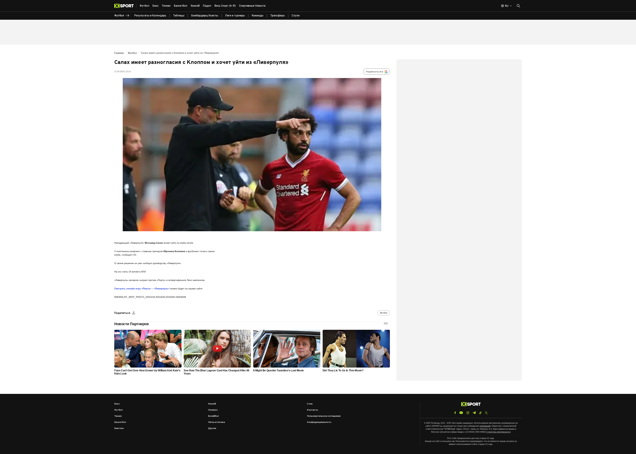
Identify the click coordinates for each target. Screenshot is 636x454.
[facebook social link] (455, 412)
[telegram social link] (474, 412)
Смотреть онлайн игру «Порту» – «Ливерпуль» (142, 288)
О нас (310, 403)
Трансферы (277, 15)
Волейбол (213, 416)
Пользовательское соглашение (324, 416)
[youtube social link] (461, 413)
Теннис (118, 416)
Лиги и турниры (235, 15)
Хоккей (212, 403)
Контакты (312, 410)
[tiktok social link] (480, 412)
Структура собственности (498, 432)
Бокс (117, 403)
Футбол (132, 53)
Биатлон (119, 428)
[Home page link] (125, 6)
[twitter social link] (486, 412)
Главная (119, 53)
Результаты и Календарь (150, 15)
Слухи (295, 15)
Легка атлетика (216, 422)
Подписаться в (374, 71)
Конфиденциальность (319, 422)
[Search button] (518, 5)
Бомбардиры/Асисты (204, 15)
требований (485, 426)
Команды (257, 15)
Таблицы (178, 15)
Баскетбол (120, 422)
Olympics (213, 410)
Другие (212, 428)
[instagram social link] (467, 412)
